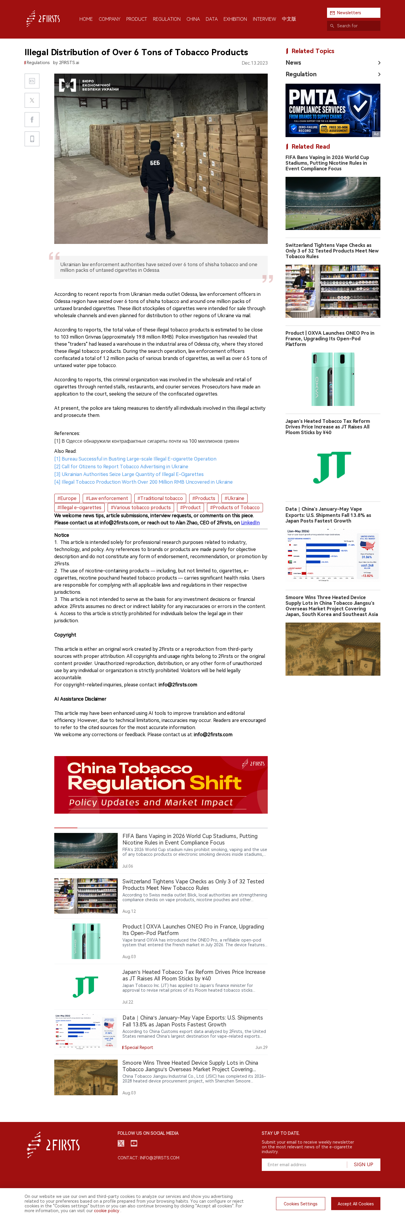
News (293, 62)
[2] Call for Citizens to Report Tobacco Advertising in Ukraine (121, 466)
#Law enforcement (107, 498)
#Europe (67, 498)
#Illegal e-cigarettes (79, 507)
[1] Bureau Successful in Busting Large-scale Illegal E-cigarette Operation (135, 459)
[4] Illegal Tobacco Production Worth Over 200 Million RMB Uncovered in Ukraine (143, 482)
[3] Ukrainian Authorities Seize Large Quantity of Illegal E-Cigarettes (129, 474)
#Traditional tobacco (160, 498)
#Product (190, 507)
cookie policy (106, 1210)
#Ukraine (234, 498)
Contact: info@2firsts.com (148, 1157)
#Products (203, 498)
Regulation (301, 74)
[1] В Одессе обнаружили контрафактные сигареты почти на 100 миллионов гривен (146, 441)
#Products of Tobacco (235, 507)
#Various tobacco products (141, 507)
